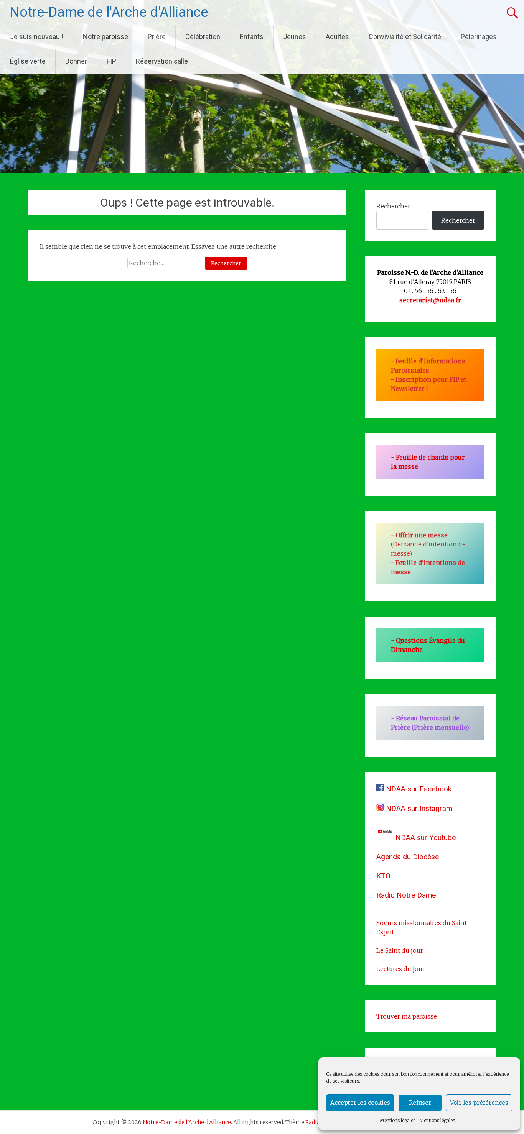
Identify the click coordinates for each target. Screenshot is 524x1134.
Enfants (252, 37)
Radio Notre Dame (406, 895)
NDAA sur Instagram (418, 808)
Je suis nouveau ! (36, 37)
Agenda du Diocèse (407, 856)
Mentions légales (397, 1120)
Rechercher (393, 206)
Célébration (202, 37)
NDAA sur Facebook (417, 788)
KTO (383, 875)
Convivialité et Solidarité (405, 37)
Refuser (420, 1102)
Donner (76, 61)
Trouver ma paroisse (406, 1016)
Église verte (28, 61)
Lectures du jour (400, 969)
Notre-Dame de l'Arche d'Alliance (109, 12)
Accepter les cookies (360, 1102)
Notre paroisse (105, 37)
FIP (111, 61)
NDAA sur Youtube (425, 837)
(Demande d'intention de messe (428, 544)
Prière (157, 37)
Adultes (337, 37)
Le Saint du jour (399, 950)
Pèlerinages (479, 37)
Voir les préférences (479, 1102)
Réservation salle (162, 61)
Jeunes (294, 37)
